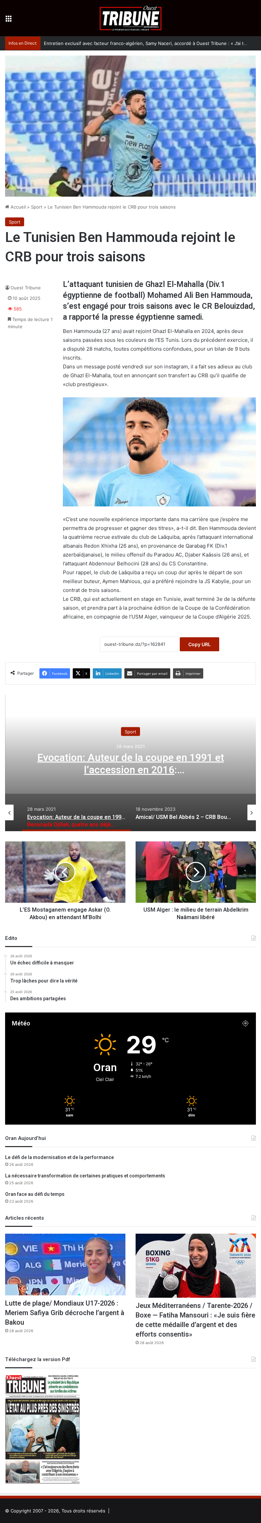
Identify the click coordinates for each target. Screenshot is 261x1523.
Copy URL (199, 644)
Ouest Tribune (26, 287)
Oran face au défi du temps (35, 1194)
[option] (130, 763)
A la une (130, 731)
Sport (36, 207)
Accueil (17, 207)
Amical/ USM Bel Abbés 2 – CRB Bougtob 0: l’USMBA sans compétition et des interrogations (130, 770)
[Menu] (8, 20)
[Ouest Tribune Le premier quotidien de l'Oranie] (130, 18)
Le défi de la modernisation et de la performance (59, 1157)
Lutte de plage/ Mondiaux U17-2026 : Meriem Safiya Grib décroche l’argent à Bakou (64, 1312)
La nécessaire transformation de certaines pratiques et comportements (85, 1175)
